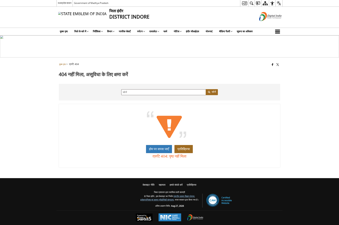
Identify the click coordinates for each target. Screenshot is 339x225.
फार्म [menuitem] (165, 31)
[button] (278, 31)
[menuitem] (244, 3)
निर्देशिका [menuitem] (96, 31)
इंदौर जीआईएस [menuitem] (192, 31)
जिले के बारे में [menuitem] (80, 31)
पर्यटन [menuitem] (140, 31)
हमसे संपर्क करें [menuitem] (176, 185)
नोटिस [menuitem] (176, 31)
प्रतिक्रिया (183, 149)
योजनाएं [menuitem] (209, 31)
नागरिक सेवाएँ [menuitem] (124, 31)
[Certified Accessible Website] (212, 201)
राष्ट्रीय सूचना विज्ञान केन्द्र (184, 196)
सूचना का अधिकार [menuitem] (245, 31)
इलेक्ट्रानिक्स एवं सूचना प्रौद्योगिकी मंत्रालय (157, 199)
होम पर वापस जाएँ (159, 149)
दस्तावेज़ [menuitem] (153, 31)
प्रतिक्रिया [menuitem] (191, 185)
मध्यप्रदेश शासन (64, 3)
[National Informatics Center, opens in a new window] (170, 218)
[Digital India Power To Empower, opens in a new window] (195, 218)
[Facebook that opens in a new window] (272, 64)
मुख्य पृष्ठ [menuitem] (64, 31)
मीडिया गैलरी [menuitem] (224, 31)
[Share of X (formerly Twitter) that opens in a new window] (277, 64)
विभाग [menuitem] (109, 31)
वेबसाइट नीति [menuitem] (148, 185)
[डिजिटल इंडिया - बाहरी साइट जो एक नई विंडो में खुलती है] (265, 24)
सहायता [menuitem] (162, 185)
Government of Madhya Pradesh (91, 3)
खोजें (214, 92)
